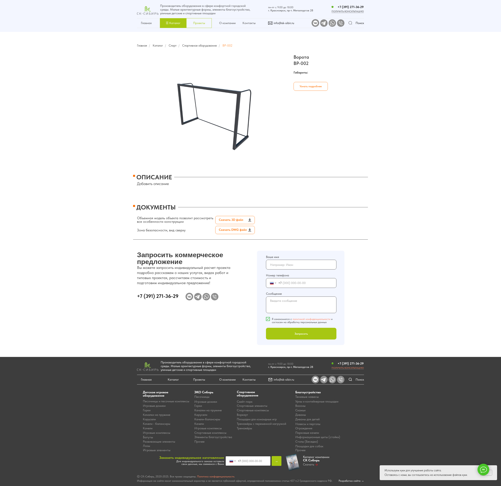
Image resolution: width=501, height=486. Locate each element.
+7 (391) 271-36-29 (351, 7)
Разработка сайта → (351, 480)
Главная (146, 23)
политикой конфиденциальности (311, 319)
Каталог (158, 45)
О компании (227, 23)
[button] (173, 23)
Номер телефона (277, 275)
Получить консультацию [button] (348, 11)
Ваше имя (272, 257)
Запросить (301, 333)
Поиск (360, 23)
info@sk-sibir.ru (284, 23)
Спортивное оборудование (199, 45)
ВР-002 (227, 45)
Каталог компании (316, 458)
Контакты (249, 23)
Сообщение (274, 294)
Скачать (308, 464)
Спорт (173, 45)
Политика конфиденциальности (215, 476)
